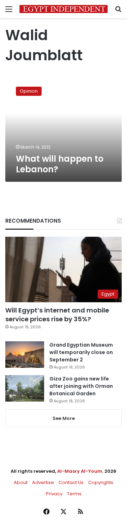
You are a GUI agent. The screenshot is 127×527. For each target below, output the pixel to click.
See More (64, 418)
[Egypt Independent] (63, 9)
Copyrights (100, 482)
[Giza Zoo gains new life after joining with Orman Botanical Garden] (24, 388)
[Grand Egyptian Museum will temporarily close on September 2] (24, 354)
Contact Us (71, 482)
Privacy (54, 493)
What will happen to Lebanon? (59, 164)
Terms (74, 493)
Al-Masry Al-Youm (79, 471)
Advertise (43, 482)
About (21, 482)
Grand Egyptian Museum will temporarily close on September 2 (81, 352)
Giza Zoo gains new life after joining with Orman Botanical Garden (81, 386)
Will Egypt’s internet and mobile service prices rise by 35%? (57, 314)
